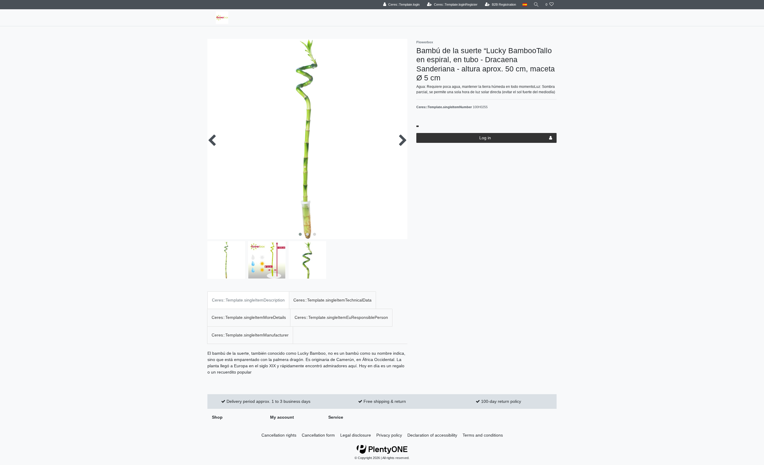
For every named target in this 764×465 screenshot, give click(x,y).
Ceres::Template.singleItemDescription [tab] (248, 300)
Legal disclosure (355, 435)
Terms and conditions (483, 435)
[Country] (524, 4)
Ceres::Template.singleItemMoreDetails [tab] (249, 317)
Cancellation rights (278, 435)
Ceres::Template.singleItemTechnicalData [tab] (332, 300)
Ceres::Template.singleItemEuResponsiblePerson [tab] (341, 317)
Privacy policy (389, 435)
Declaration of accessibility (432, 435)
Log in (485, 137)
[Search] (536, 4)
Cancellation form (318, 435)
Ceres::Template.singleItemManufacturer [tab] (250, 335)
